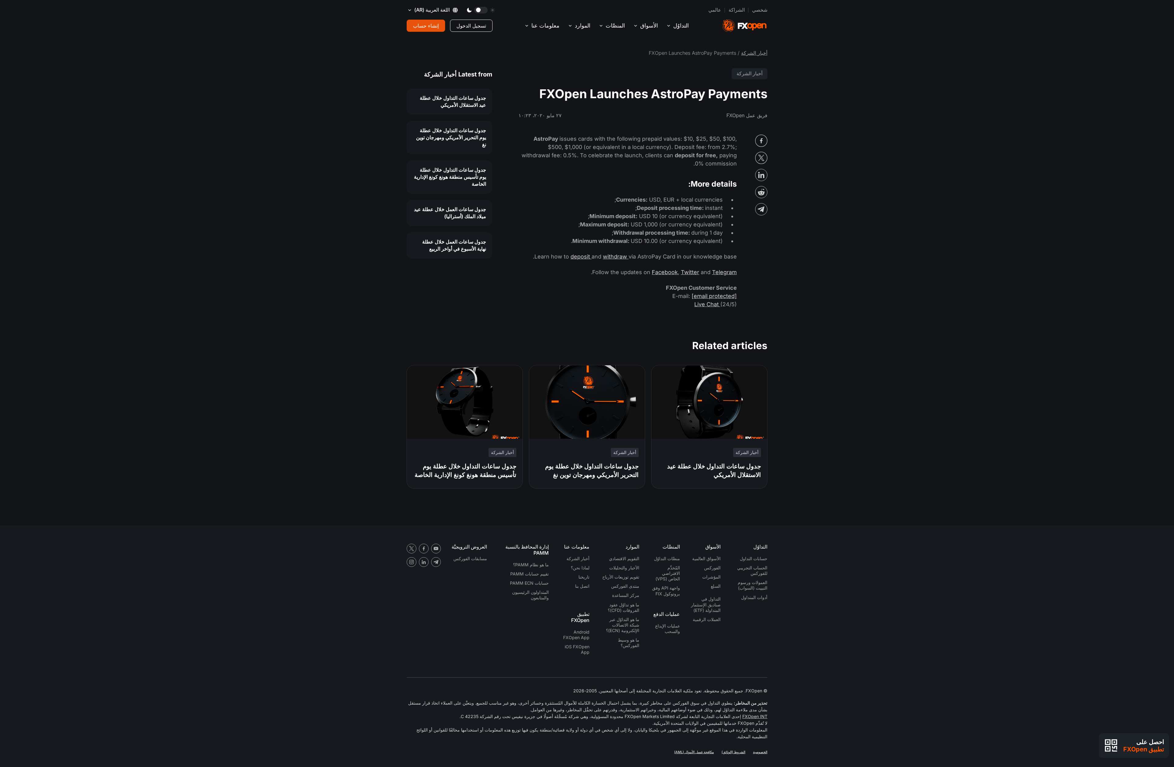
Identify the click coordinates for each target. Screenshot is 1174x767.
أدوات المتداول (754, 597)
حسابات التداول (753, 558)
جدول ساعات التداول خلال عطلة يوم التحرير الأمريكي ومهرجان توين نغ (451, 137)
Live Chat (707, 304)
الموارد (582, 25)
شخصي (759, 10)
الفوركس (712, 567)
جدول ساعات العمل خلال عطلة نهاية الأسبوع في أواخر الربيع (454, 245)
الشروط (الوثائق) (733, 752)
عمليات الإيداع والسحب (667, 628)
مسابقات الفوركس (470, 558)
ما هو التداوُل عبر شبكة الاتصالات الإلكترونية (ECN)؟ (622, 625)
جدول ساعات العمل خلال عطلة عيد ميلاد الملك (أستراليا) (450, 212)
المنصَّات (615, 25)
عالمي (714, 10)
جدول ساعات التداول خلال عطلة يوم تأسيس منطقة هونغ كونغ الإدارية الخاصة (450, 177)
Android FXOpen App (576, 634)
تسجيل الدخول (471, 26)
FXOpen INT (754, 716)
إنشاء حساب (426, 26)
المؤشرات (711, 576)
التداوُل (681, 25)
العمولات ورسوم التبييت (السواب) (752, 585)
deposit (581, 256)
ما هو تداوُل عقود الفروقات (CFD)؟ (623, 607)
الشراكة (737, 10)
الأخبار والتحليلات (624, 567)
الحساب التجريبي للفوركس (752, 570)
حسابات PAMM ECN (529, 583)
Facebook (665, 272)
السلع (716, 586)
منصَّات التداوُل (667, 558)
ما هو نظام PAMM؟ (531, 564)
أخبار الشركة (754, 53)
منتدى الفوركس (625, 586)
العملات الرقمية (707, 619)
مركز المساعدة (625, 595)
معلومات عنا (545, 25)
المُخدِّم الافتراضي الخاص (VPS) (667, 573)
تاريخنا (583, 576)
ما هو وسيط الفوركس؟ (628, 642)
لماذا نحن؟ (580, 567)
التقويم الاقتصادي (624, 558)
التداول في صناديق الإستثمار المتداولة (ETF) (706, 604)
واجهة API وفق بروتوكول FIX (666, 590)
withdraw (616, 256)
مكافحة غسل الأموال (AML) (694, 752)
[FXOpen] (744, 26)
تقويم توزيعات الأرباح (620, 576)
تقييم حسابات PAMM (529, 573)
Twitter (690, 272)
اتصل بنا (582, 586)
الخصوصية (760, 752)
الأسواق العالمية (706, 558)
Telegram (724, 272)
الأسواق (649, 25)
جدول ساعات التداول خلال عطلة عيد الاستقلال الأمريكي (453, 101)
